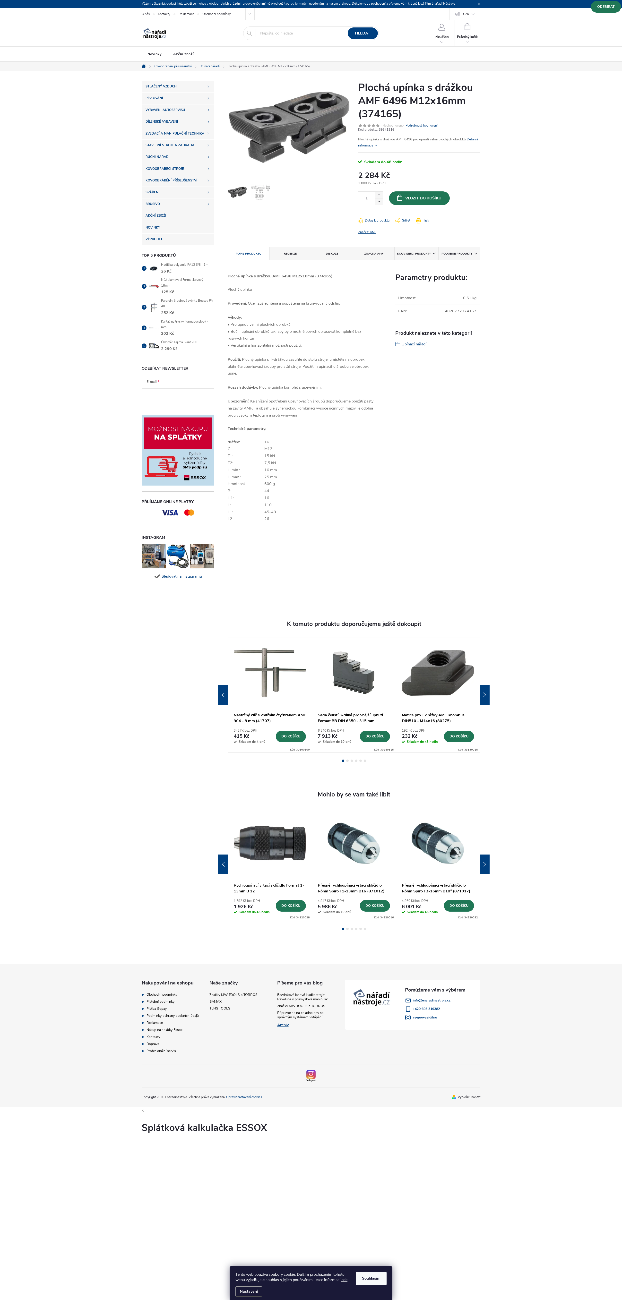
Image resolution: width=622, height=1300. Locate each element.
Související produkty (414, 254)
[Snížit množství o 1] (379, 201)
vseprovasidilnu (425, 1017)
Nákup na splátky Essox (164, 1030)
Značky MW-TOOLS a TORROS (233, 994)
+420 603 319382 (426, 1009)
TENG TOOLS (219, 1008)
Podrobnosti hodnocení (422, 126)
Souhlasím (371, 1278)
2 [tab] (347, 761)
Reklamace (186, 14)
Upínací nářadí (414, 344)
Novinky (154, 54)
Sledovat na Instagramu (182, 576)
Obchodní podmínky (216, 14)
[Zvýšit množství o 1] (379, 195)
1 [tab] (343, 761)
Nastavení (249, 1291)
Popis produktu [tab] (248, 254)
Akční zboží (183, 54)
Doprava (153, 1044)
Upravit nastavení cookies (244, 1097)
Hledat (362, 33)
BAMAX (215, 1001)
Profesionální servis (161, 1051)
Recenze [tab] (290, 254)
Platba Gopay (157, 1009)
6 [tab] (365, 761)
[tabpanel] (270, 695)
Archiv (283, 1025)
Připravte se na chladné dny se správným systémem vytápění (300, 1014)
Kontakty (164, 14)
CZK (466, 14)
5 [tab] (360, 761)
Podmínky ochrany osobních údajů (173, 1016)
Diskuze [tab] (332, 254)
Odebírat (606, 6)
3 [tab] (352, 761)
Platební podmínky (160, 1002)
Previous (223, 695)
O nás (146, 14)
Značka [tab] (373, 254)
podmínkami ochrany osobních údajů (174, 396)
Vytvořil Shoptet (469, 1097)
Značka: (367, 232)
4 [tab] (356, 761)
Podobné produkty (456, 254)
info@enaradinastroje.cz (431, 1000)
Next (485, 695)
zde (344, 1280)
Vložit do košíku (423, 198)
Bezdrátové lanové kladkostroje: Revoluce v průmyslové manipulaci (303, 996)
